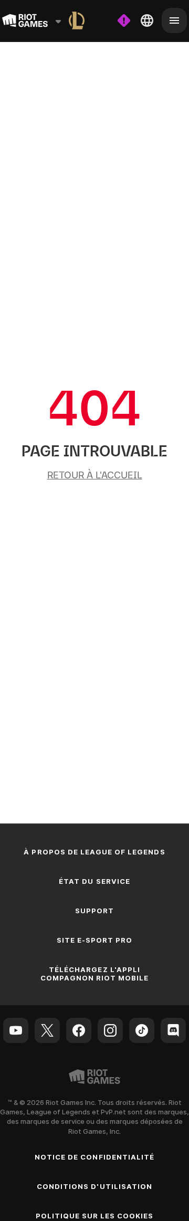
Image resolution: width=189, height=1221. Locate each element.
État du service (94, 881)
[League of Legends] (76, 20)
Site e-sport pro (95, 940)
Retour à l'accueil (94, 475)
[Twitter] (47, 1030)
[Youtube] (15, 1030)
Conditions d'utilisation (94, 1186)
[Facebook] (78, 1030)
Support (94, 910)
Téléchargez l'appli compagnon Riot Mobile (94, 973)
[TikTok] (141, 1030)
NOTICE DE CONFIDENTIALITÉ (94, 1157)
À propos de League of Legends (94, 852)
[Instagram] (110, 1030)
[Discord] (173, 1030)
